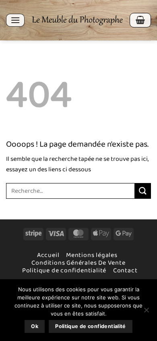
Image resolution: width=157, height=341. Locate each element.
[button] (15, 20)
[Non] (146, 312)
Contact (125, 270)
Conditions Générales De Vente (78, 263)
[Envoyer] (143, 191)
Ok (34, 326)
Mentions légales (92, 255)
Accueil (48, 255)
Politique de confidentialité (64, 270)
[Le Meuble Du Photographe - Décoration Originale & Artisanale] (77, 20)
